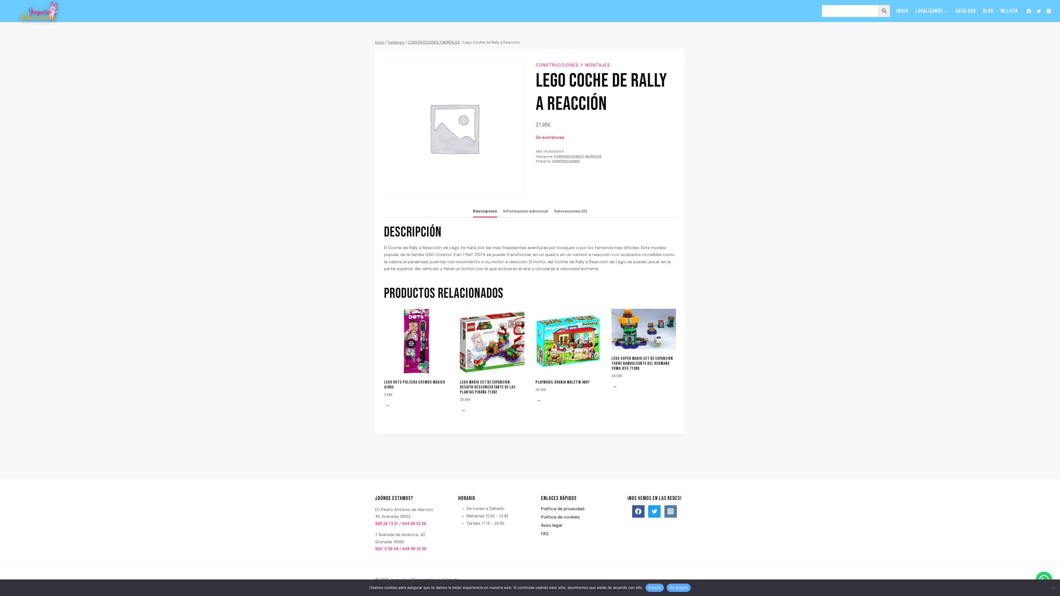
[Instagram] (1048, 11)
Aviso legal (551, 525)
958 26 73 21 (386, 524)
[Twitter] (1038, 11)
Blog (988, 11)
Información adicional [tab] (525, 211)
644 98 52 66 (414, 524)
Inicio (902, 11)
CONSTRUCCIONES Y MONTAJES (573, 65)
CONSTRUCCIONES (566, 161)
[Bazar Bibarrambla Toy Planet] (39, 11)
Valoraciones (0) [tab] (570, 211)
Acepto (654, 587)
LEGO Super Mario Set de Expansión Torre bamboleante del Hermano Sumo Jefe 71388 (642, 363)
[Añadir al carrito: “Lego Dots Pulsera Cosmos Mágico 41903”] (388, 405)
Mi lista (1009, 11)
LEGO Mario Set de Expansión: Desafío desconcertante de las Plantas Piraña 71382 (488, 387)
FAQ (544, 534)
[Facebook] (1028, 11)
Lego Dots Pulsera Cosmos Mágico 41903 (414, 385)
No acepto (678, 587)
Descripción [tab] (485, 211)
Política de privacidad (562, 509)
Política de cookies (560, 517)
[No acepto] (1053, 587)
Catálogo (965, 11)
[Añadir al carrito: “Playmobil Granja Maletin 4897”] (540, 401)
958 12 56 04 (386, 549)
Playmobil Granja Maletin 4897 (563, 382)
